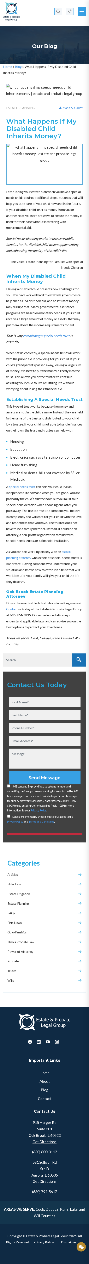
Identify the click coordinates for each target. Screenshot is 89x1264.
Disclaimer (68, 1242)
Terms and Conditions (41, 821)
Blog (18, 66)
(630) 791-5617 (44, 1191)
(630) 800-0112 (44, 1152)
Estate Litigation (18, 894)
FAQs (11, 913)
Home (7, 66)
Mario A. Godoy (72, 107)
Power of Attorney (20, 951)
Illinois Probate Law (20, 942)
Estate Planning (18, 903)
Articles (12, 874)
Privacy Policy (38, 810)
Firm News (14, 922)
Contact (12, 609)
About (45, 1081)
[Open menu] (82, 11)
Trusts (11, 970)
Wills (10, 980)
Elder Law (14, 884)
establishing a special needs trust (46, 336)
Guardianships (17, 932)
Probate (13, 961)
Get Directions (44, 1141)
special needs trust (22, 487)
